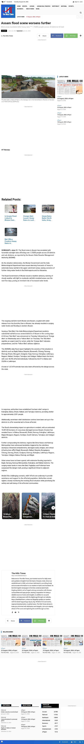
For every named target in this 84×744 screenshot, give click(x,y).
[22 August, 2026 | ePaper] (31, 640)
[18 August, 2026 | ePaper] (73, 640)
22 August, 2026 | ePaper (64, 107)
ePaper (59, 96)
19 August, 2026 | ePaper (64, 115)
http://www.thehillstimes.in (18, 575)
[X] (18, 612)
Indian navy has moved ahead (9, 712)
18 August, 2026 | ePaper (64, 122)
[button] (80, 12)
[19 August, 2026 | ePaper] (52, 640)
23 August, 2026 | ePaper (33, 17)
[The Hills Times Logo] (9, 742)
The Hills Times (8, 36)
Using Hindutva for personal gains (9, 720)
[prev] (78, 16)
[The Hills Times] (8, 11)
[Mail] (15, 612)
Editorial (6, 705)
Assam (4, 31)
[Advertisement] (42, 56)
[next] (81, 16)
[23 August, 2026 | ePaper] (69, 87)
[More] (80, 36)
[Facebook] (12, 612)
